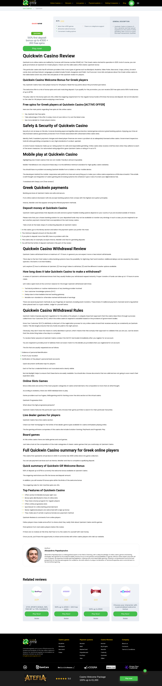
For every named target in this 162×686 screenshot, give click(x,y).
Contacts (125, 646)
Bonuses (68, 3)
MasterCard (83, 649)
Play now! (37, 48)
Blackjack (62, 646)
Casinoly (103, 652)
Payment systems (94, 3)
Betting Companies (111, 3)
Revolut (82, 643)
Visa (81, 658)
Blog (124, 3)
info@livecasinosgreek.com (32, 656)
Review (36, 618)
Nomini (103, 643)
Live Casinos (27, 8)
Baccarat (62, 649)
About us (125, 643)
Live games (80, 3)
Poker (60, 652)
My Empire (104, 646)
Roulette (61, 643)
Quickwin (104, 655)
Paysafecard (84, 652)
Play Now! (37, 614)
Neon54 (103, 649)
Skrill (81, 646)
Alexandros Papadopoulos (56, 551)
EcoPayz (82, 655)
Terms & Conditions (128, 649)
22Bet (103, 658)
